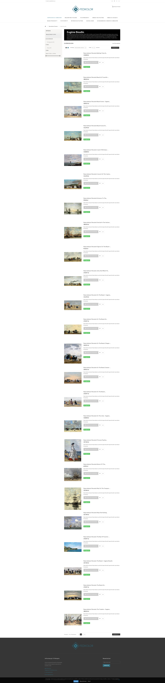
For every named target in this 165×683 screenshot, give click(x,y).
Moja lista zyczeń (114, 1)
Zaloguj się (119, 1)
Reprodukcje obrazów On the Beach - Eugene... (97, 295)
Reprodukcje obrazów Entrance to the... (95, 198)
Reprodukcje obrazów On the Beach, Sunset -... (97, 367)
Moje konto (112, 1)
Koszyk (117, 1)
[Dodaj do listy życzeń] (99, 62)
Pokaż (90, 47)
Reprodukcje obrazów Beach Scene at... (94, 125)
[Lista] (68, 48)
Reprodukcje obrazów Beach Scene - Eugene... (96, 101)
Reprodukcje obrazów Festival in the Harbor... (96, 222)
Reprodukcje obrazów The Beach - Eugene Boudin (97, 561)
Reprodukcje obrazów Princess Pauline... (95, 440)
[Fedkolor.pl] (82, 9)
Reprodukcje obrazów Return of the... (94, 464)
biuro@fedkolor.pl (51, 1)
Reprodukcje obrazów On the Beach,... (94, 391)
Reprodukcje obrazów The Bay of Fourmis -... (96, 536)
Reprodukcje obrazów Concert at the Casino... (97, 174)
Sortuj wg (72, 47)
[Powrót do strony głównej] (45, 26)
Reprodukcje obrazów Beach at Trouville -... (96, 77)
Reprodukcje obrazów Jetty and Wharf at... (96, 270)
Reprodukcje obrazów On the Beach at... (95, 319)
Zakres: (47, 53)
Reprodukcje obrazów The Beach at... (94, 585)
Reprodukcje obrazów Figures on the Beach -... (97, 246)
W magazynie (50, 42)
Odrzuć (89, 681)
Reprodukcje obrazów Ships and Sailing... (95, 512)
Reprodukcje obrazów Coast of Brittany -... (95, 150)
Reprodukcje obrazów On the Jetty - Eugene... (96, 416)
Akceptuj (76, 681)
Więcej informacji (83, 681)
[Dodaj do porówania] (103, 62)
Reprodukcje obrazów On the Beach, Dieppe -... (97, 343)
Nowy (49, 47)
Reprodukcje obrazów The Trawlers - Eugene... (96, 609)
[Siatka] (66, 48)
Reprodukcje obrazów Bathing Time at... (95, 53)
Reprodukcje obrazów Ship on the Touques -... (96, 488)
